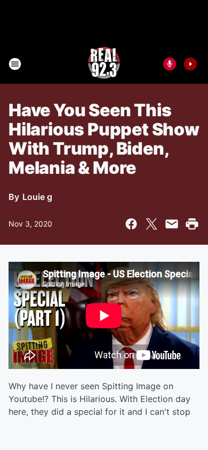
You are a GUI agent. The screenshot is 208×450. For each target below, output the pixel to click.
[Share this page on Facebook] (131, 223)
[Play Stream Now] (190, 64)
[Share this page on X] (151, 223)
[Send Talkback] (169, 64)
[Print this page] (192, 223)
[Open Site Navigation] (15, 64)
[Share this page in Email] (171, 223)
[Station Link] (104, 64)
